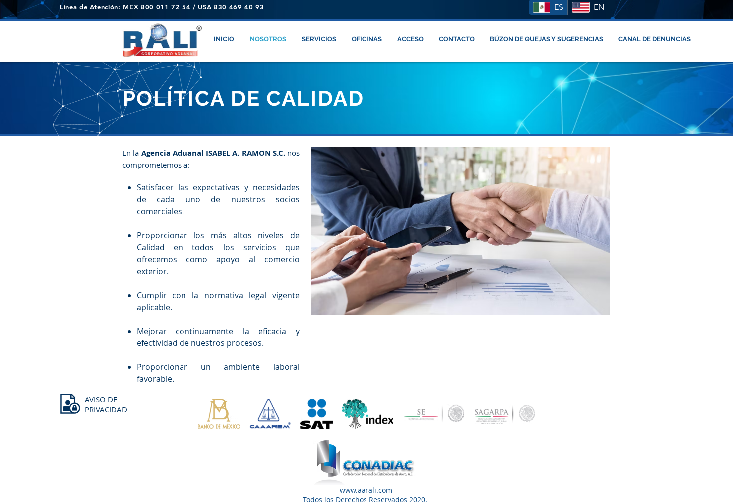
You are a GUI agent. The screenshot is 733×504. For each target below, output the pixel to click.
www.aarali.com (366, 490)
